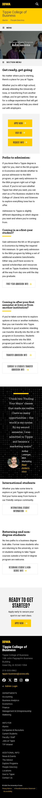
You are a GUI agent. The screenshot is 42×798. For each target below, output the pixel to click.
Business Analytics (10, 700)
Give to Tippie (8, 774)
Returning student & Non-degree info (20, 569)
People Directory (17, 20)
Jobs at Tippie (8, 741)
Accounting (7, 697)
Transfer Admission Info (16, 354)
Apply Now (18, 123)
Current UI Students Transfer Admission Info (20, 368)
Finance (5, 707)
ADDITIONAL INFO (10, 753)
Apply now (19, 623)
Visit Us (18, 132)
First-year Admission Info (17, 283)
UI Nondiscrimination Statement (24, 788)
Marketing (6, 715)
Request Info (18, 142)
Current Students (9, 734)
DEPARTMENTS (9, 693)
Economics (7, 704)
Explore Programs (10, 763)
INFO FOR (6, 723)
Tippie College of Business (14, 14)
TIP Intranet (7, 744)
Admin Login (11, 686)
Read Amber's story (25, 468)
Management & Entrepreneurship (16, 711)
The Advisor (7, 760)
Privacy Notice (7, 788)
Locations (6, 771)
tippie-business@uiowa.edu (15, 673)
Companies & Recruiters (13, 730)
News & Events (9, 756)
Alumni (5, 20)
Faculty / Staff (8, 737)
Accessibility (8, 791)
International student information (20, 509)
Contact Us (7, 778)
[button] (37, 4)
